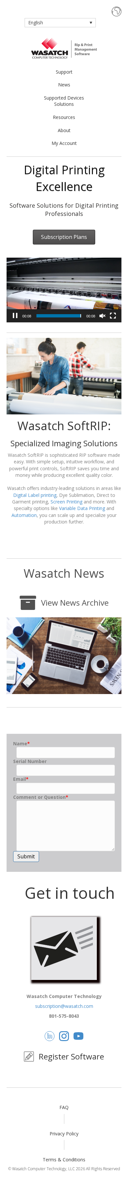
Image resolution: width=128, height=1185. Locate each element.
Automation (24, 515)
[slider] (58, 315)
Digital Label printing (34, 495)
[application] (64, 290)
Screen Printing (66, 502)
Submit (26, 856)
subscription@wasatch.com (64, 1006)
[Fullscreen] (113, 316)
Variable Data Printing (82, 508)
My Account (64, 143)
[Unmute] (102, 316)
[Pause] (15, 316)
